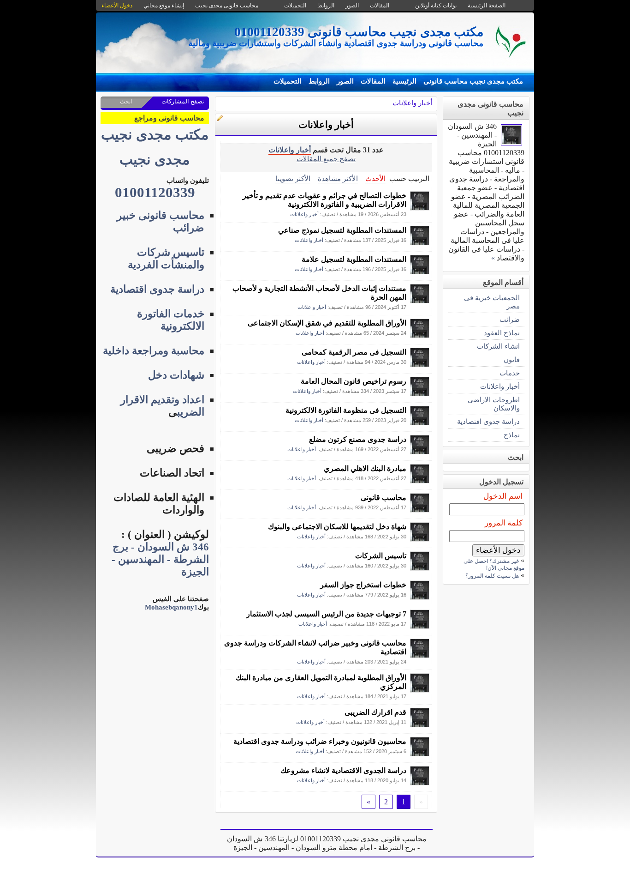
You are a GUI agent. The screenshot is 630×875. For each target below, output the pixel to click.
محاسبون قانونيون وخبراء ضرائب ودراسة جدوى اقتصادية (319, 741)
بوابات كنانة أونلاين (436, 5)
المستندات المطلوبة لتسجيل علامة (354, 259)
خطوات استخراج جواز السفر (363, 585)
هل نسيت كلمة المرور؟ (492, 576)
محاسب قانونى (383, 497)
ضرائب (509, 319)
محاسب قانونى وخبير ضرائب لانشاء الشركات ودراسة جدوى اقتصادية (315, 647)
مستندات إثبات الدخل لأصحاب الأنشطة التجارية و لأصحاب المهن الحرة (319, 292)
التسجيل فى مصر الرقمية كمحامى (354, 352)
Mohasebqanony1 (171, 607)
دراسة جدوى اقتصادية (488, 421)
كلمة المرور (504, 523)
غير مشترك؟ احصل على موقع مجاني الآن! (494, 564)
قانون (512, 359)
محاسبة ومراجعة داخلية (153, 350)
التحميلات (287, 81)
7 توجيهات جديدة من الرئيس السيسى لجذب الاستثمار (326, 614)
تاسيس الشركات (380, 556)
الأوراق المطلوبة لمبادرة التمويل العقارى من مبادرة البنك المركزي (321, 682)
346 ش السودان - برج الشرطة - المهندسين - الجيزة (160, 559)
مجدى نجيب (154, 160)
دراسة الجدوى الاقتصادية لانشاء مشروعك (343, 770)
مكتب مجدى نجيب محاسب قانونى (473, 81)
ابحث (126, 101)
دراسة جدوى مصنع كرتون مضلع (357, 439)
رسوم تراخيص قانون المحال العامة (353, 381)
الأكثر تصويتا (292, 178)
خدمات (509, 373)
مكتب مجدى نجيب (155, 135)
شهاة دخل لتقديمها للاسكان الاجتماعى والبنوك (337, 527)
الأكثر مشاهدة (338, 178)
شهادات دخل (176, 375)
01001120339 (155, 192)
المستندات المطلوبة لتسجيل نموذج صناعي (342, 230)
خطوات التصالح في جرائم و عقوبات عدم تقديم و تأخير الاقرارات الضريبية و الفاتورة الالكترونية (324, 200)
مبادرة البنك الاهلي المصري (365, 468)
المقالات (373, 81)
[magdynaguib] (419, 208)
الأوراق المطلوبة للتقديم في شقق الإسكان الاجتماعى (327, 323)
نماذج (512, 435)
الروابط (319, 81)
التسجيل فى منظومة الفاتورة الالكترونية (345, 410)
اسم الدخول (503, 496)
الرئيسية (404, 81)
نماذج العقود (502, 333)
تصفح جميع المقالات (326, 159)
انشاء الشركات (498, 346)
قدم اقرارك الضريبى (375, 712)
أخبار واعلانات (412, 103)
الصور (345, 81)
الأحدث (375, 178)
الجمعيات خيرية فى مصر (492, 302)
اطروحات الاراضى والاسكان (494, 404)
